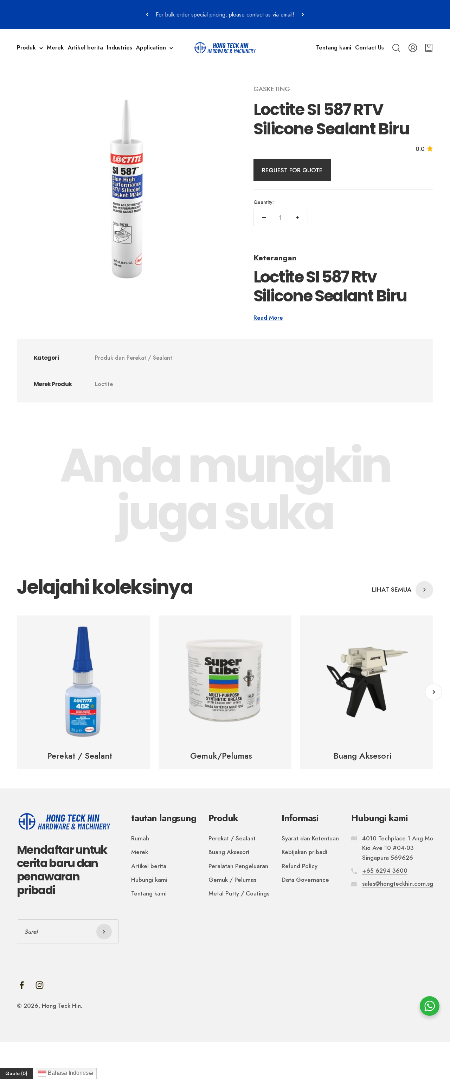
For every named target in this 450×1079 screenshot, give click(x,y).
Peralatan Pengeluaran (238, 866)
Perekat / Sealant (232, 838)
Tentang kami (333, 48)
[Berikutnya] (303, 14)
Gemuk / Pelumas (232, 879)
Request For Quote (292, 170)
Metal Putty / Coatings (238, 893)
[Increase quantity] (297, 217)
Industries (119, 48)
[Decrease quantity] (264, 217)
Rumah (140, 838)
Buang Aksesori (228, 852)
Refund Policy (299, 866)
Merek (55, 48)
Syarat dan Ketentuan (310, 838)
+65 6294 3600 (384, 870)
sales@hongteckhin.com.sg (397, 883)
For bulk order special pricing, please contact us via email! (225, 15)
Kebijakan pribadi (304, 852)
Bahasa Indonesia (69, 1073)
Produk (26, 48)
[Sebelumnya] (147, 14)
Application (151, 48)
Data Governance (305, 879)
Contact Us (369, 48)
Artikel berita (85, 48)
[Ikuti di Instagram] (39, 985)
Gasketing (271, 89)
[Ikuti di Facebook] (21, 985)
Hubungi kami (149, 879)
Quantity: (263, 202)
